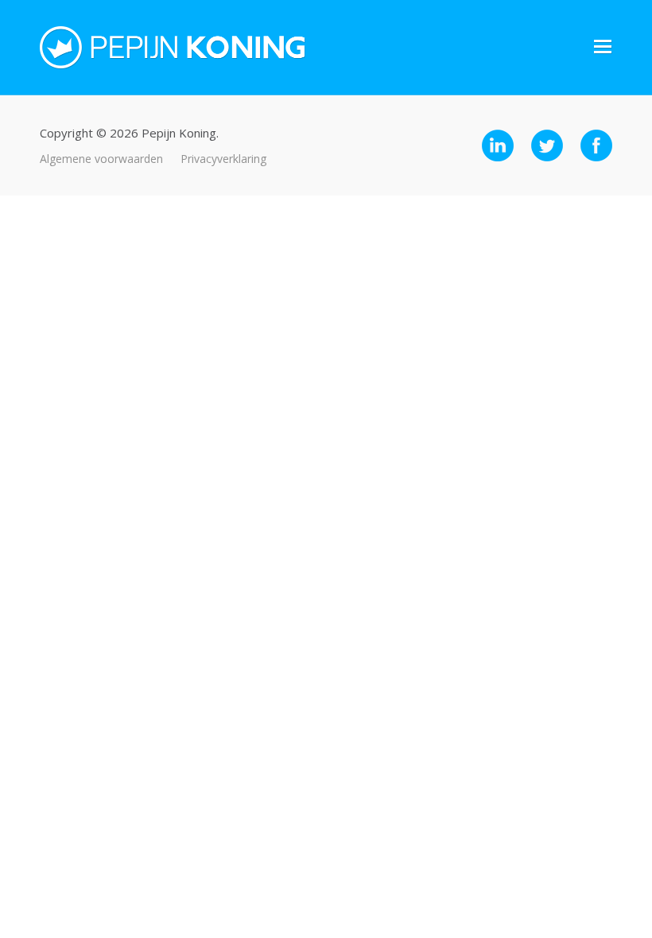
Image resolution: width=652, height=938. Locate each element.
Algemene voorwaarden (101, 158)
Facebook (596, 145)
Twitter (547, 145)
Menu (603, 47)
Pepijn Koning (172, 47)
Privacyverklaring (223, 158)
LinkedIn (498, 145)
